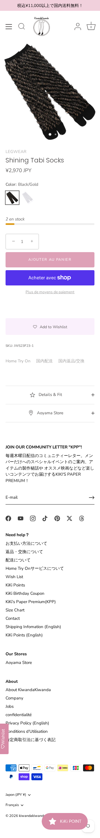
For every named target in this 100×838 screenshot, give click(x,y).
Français (12, 805)
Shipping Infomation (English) (33, 626)
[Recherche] (22, 27)
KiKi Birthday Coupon (25, 593)
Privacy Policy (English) (27, 723)
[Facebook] (8, 518)
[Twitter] (69, 518)
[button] (50, 326)
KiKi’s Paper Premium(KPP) (31, 601)
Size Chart (15, 610)
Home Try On (18, 361)
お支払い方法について (26, 543)
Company (14, 698)
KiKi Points (15, 585)
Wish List (14, 576)
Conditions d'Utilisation (27, 731)
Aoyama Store (49, 413)
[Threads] (81, 518)
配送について (18, 560)
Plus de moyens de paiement (50, 292)
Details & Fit (50, 394)
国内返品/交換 (71, 361)
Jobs (10, 706)
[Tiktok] (45, 518)
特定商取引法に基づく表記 (31, 739)
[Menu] (9, 27)
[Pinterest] (57, 518)
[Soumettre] (91, 497)
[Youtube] (20, 518)
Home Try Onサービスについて (35, 568)
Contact (13, 618)
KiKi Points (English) (24, 635)
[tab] (21, 361)
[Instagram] (33, 518)
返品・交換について (24, 552)
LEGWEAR (16, 151)
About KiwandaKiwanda (28, 690)
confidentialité (19, 714)
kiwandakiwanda (32, 815)
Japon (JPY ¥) (16, 795)
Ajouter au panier (50, 259)
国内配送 (44, 361)
